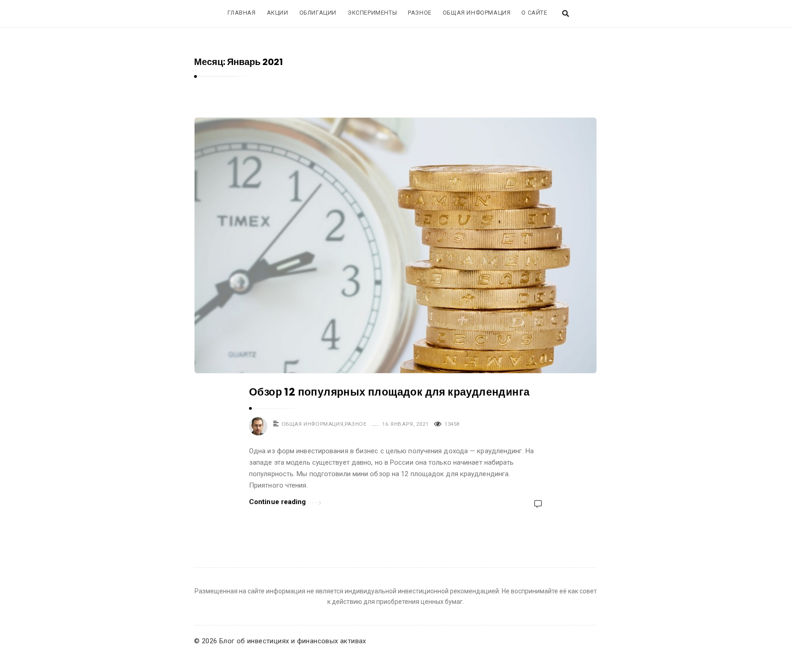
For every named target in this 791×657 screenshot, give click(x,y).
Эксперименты (372, 12)
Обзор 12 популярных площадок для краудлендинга (389, 392)
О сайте (534, 12)
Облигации (317, 12)
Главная (241, 12)
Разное (420, 12)
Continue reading (277, 502)
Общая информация (477, 12)
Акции (277, 12)
